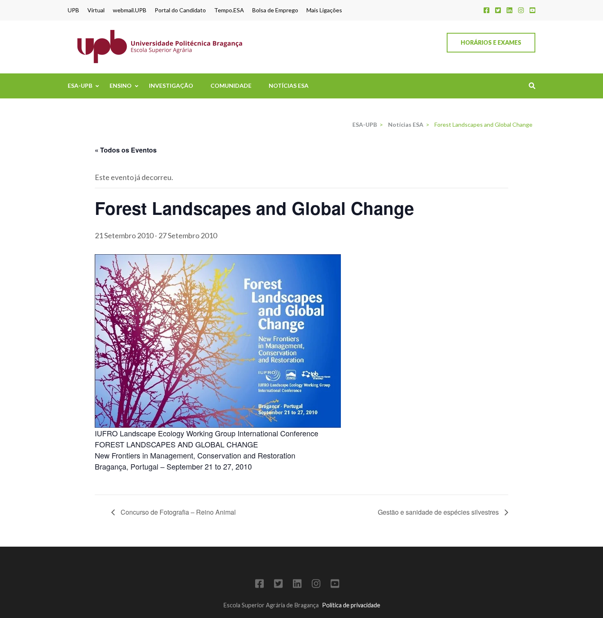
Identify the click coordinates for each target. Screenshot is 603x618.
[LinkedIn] (509, 10)
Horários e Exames (491, 42)
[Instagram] (521, 10)
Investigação (171, 85)
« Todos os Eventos (126, 150)
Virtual (96, 10)
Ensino (121, 85)
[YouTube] (532, 10)
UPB (73, 10)
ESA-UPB (80, 85)
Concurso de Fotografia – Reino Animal (177, 512)
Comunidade (230, 85)
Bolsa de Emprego (275, 10)
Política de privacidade (351, 605)
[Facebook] (486, 10)
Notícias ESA (288, 85)
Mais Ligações (324, 10)
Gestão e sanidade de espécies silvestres (439, 512)
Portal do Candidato (180, 10)
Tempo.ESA (229, 10)
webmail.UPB (129, 10)
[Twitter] (498, 10)
